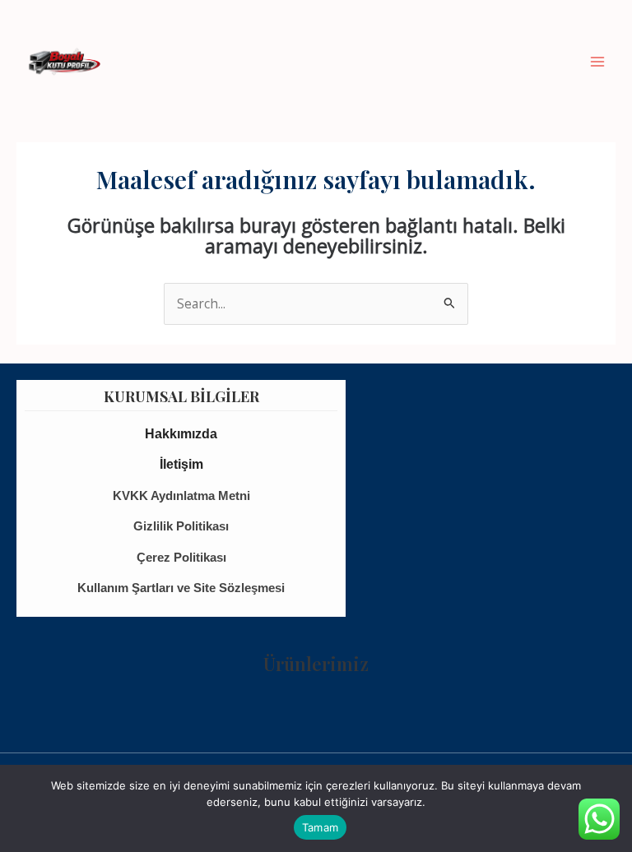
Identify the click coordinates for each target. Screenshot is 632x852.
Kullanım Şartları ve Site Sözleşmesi (181, 588)
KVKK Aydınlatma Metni (181, 495)
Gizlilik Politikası (181, 526)
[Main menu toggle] (598, 61)
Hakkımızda (181, 434)
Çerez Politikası (181, 557)
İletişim (181, 464)
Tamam (320, 827)
